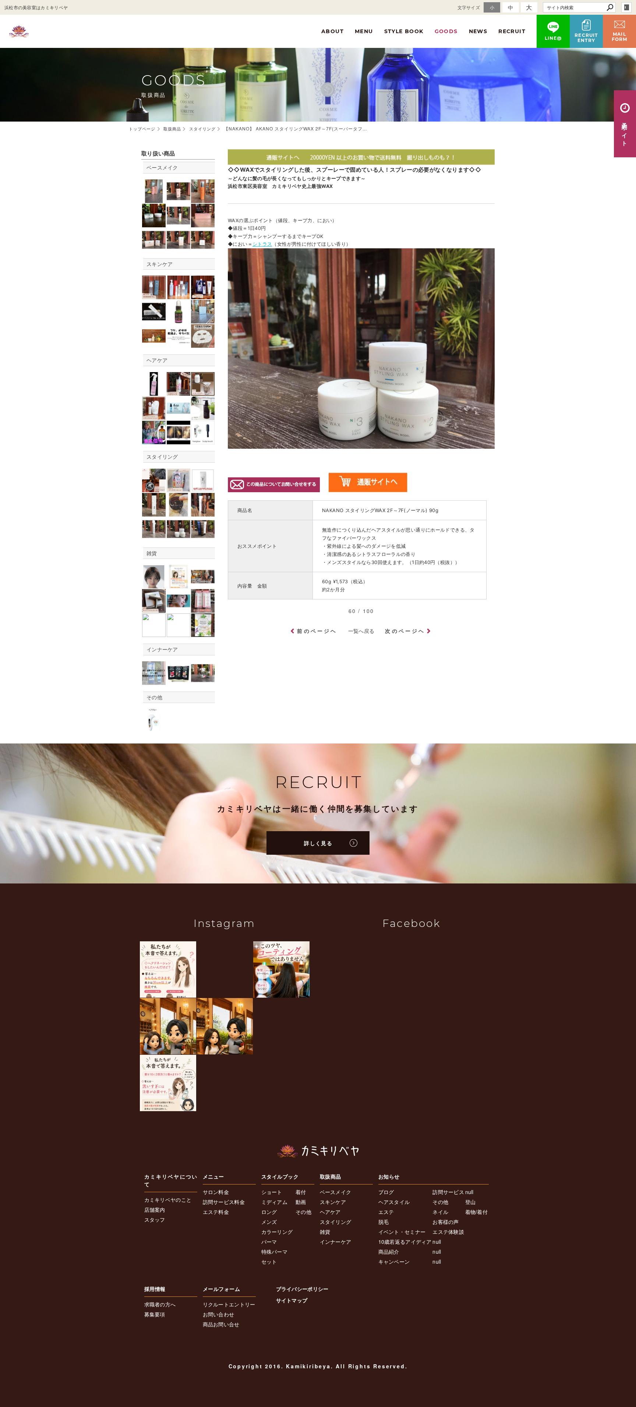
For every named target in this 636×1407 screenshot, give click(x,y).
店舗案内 (154, 1209)
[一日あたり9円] (203, 344)
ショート (271, 1192)
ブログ (386, 1192)
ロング (269, 1211)
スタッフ (154, 1219)
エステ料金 (216, 1211)
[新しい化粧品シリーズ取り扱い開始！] (178, 295)
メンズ (269, 1221)
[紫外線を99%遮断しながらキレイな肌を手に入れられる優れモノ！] (178, 199)
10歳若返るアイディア (405, 1241)
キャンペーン (394, 1261)
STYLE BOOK (404, 31)
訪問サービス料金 (224, 1201)
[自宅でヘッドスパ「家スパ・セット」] (154, 728)
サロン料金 (216, 1192)
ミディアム (274, 1201)
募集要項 (154, 1314)
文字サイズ (468, 7)
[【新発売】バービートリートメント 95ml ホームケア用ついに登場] (154, 391)
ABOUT (332, 31)
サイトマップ (292, 1300)
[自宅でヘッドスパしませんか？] (203, 440)
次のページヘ (405, 630)
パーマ (269, 1241)
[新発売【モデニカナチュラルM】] (203, 488)
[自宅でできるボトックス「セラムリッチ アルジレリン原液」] (178, 319)
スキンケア (159, 263)
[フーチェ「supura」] (203, 416)
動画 (301, 1201)
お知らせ (389, 1176)
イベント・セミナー (402, 1231)
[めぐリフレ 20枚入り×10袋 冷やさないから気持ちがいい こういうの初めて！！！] (203, 633)
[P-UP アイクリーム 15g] (178, 223)
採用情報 (155, 1288)
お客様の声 (445, 1221)
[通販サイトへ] (361, 161)
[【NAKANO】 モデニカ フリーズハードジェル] (203, 536)
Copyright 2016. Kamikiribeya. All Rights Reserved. (318, 1366)
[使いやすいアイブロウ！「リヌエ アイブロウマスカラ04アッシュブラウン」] (154, 633)
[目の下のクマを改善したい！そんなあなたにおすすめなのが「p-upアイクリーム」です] (154, 319)
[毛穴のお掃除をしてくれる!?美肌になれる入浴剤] (203, 391)
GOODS (446, 31)
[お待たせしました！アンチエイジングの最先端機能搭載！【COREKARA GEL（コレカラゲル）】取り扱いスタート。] (154, 344)
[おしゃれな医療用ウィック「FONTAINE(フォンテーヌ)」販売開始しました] (178, 584)
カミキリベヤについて (170, 1180)
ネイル (440, 1211)
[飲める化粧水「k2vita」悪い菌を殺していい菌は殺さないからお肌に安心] (203, 199)
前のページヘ (317, 630)
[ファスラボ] (203, 680)
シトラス (262, 244)
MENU (364, 31)
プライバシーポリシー (302, 1288)
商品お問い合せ (221, 1324)
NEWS (478, 31)
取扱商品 (330, 1176)
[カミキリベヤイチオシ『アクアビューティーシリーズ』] (203, 295)
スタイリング (162, 456)
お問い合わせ (218, 1314)
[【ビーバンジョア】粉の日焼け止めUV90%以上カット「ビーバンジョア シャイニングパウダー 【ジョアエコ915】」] (203, 247)
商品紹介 (388, 1251)
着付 (301, 1192)
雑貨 (151, 553)
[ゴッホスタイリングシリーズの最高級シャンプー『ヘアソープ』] (178, 391)
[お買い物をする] (368, 488)
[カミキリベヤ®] (318, 1151)
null (436, 1241)
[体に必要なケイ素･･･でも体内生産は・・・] (154, 680)
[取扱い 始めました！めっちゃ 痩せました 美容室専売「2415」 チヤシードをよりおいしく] (178, 680)
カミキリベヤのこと (168, 1199)
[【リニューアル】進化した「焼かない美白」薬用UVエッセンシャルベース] (154, 199)
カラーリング (277, 1231)
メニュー (213, 1176)
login (626, 7)
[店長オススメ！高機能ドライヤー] (154, 609)
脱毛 (383, 1221)
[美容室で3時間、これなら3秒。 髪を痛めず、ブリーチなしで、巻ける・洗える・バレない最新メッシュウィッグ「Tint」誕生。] (154, 584)
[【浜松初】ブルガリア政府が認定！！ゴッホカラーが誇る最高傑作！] (154, 440)
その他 (154, 697)
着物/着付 (476, 1211)
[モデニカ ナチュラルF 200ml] (203, 512)
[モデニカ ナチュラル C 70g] (154, 512)
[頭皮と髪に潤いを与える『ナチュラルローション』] (154, 416)
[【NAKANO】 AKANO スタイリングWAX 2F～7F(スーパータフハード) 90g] (178, 536)
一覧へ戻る (361, 630)
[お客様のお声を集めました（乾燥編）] (178, 344)
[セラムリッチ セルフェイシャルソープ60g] (203, 319)
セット (269, 1261)
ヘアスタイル (394, 1201)
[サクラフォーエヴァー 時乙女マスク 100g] (203, 223)
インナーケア (162, 649)
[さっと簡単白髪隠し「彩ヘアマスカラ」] (203, 609)
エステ (386, 1211)
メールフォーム (221, 1288)
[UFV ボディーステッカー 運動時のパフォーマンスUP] (178, 609)
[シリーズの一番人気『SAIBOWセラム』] (154, 295)
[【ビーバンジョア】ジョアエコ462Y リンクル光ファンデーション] (178, 247)
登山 (470, 1201)
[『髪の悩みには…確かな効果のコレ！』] (178, 440)
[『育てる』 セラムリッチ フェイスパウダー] (154, 223)
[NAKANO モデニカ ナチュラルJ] (178, 512)
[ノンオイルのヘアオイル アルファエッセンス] (178, 416)
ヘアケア (156, 360)
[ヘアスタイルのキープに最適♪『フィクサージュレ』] (178, 488)
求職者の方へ (160, 1304)
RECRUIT (512, 31)
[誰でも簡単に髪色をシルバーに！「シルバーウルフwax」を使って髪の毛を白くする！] (203, 584)
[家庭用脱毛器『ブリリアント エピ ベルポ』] (178, 633)
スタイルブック (280, 1176)
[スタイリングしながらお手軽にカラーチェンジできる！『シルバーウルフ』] (154, 488)
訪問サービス (448, 1192)
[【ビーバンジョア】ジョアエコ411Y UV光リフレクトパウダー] (154, 247)
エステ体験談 (448, 1231)
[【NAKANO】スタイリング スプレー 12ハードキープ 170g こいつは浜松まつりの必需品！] (154, 536)
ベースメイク (162, 167)
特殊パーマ (274, 1251)
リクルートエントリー (229, 1304)
